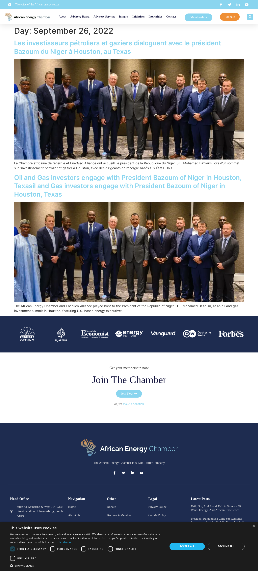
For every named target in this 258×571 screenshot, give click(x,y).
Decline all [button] (226, 546)
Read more (65, 542)
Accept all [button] (187, 546)
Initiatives (138, 16)
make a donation (133, 404)
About (62, 16)
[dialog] (129, 546)
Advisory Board (79, 16)
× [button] (253, 526)
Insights (123, 16)
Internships (155, 16)
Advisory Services (104, 16)
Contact (171, 16)
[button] (250, 17)
